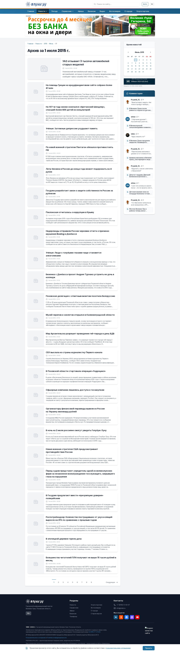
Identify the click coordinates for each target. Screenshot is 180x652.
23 (139, 69)
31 (143, 72)
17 (143, 66)
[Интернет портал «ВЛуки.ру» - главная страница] (36, 4)
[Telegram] (126, 617)
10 (143, 63)
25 (147, 69)
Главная (30, 44)
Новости (39, 44)
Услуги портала (96, 605)
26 (150, 69)
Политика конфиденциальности (57, 637)
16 (139, 66)
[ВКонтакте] (116, 617)
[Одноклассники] (121, 617)
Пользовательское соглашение (36, 637)
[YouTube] (137, 617)
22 (135, 69)
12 (150, 63)
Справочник (74, 608)
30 (139, 72)
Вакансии (73, 613)
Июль (51, 44)
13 (128, 66)
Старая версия (96, 613)
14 (132, 66)
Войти (145, 4)
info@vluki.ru (121, 608)
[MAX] (132, 617)
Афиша (72, 611)
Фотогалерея (96, 608)
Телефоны (73, 616)
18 (147, 66)
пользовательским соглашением (118, 648)
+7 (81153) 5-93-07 (123, 605)
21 (132, 69)
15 (135, 66)
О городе (94, 611)
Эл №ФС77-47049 (94, 632)
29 (135, 72)
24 (143, 69)
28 (132, 72)
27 (128, 72)
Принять (148, 648)
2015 (45, 44)
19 (150, 66)
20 (128, 69)
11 (146, 63)
